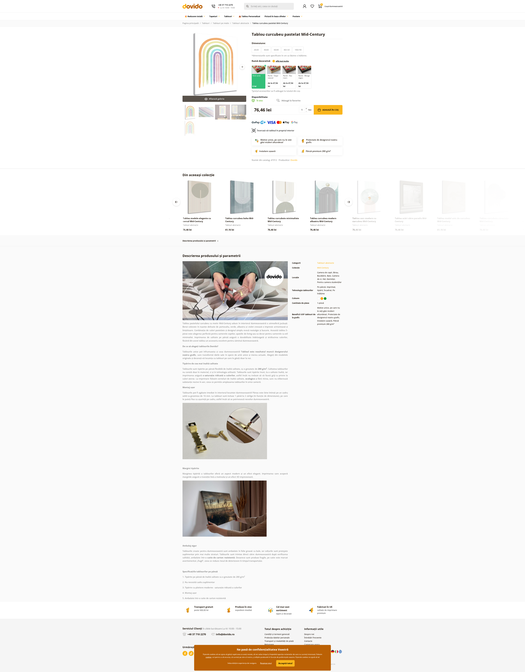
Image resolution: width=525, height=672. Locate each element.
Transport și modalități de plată (279, 641)
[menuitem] (195, 16)
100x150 (298, 50)
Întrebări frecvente (312, 637)
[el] (340, 651)
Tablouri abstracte (240, 23)
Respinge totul (266, 663)
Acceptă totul (285, 663)
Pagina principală (191, 23)
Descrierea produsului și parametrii (199, 240)
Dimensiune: (259, 43)
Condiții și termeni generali (277, 634)
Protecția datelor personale (277, 637)
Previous (176, 202)
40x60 (266, 50)
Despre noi (309, 634)
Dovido (294, 160)
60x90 (276, 50)
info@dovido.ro (224, 634)
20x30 (256, 50)
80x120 (287, 50)
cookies (209, 657)
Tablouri (206, 23)
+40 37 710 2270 (196, 634)
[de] (333, 651)
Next (242, 67)
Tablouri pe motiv (221, 23)
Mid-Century (323, 267)
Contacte (308, 641)
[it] (337, 651)
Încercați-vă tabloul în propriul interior (275, 130)
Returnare (269, 644)
